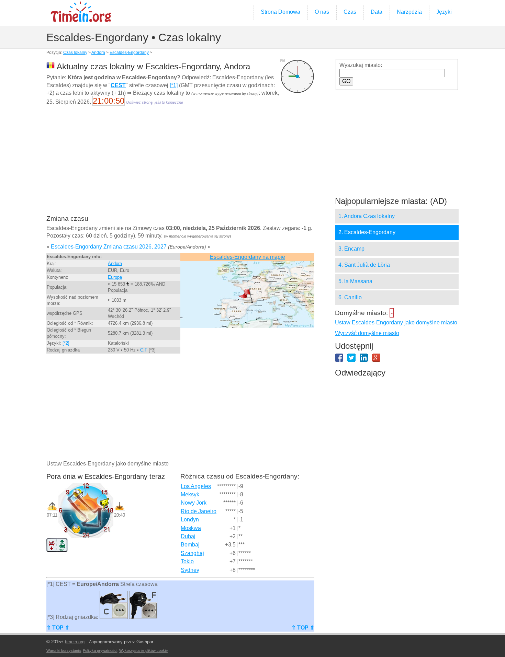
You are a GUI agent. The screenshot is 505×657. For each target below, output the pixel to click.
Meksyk (190, 494)
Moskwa (191, 528)
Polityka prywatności (100, 650)
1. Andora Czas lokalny (366, 216)
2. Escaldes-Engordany (366, 232)
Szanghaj (192, 553)
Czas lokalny (75, 52)
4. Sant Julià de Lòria (364, 265)
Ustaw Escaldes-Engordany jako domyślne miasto (396, 322)
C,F (143, 350)
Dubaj (188, 536)
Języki (444, 12)
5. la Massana (355, 281)
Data (376, 12)
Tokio (187, 561)
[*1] (174, 85)
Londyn (190, 519)
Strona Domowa (280, 12)
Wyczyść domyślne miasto (367, 333)
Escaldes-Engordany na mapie (247, 257)
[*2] (66, 343)
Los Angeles (196, 486)
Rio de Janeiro (198, 511)
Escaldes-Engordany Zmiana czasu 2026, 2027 (109, 247)
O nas (322, 12)
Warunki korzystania (63, 650)
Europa (115, 277)
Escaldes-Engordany (129, 52)
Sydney (190, 570)
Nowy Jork (193, 503)
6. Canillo (350, 297)
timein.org (75, 641)
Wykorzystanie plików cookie (143, 650)
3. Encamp (351, 249)
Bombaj (190, 545)
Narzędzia (409, 12)
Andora (98, 52)
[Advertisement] (180, 165)
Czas (350, 12)
